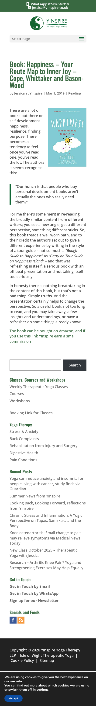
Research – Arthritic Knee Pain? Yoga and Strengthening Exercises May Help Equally (46, 565)
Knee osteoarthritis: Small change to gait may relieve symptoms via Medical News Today (45, 538)
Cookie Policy (22, 660)
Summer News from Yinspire (35, 496)
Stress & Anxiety (24, 431)
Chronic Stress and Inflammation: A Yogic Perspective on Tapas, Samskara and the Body (46, 520)
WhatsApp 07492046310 (51, 4)
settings (42, 690)
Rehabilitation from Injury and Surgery (43, 445)
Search (75, 365)
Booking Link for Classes (31, 412)
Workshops (20, 400)
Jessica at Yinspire (28, 93)
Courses (17, 393)
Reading (74, 93)
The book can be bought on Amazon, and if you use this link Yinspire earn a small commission (47, 336)
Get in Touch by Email (30, 586)
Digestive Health (24, 452)
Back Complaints (24, 438)
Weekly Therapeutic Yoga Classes (39, 386)
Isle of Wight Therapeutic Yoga (47, 655)
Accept (13, 698)
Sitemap (47, 660)
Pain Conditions (23, 459)
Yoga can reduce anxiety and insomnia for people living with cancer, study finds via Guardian (47, 483)
